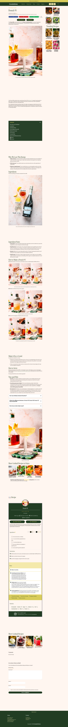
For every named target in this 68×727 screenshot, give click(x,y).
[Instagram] (52, 4)
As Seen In (27, 719)
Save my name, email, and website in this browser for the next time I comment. (24, 689)
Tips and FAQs (12, 134)
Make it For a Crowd (13, 130)
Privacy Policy (9, 718)
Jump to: (12, 122)
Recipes (12, 7)
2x (38, 531)
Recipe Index (29, 4)
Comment (11, 669)
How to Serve (12, 132)
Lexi (18, 515)
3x (40, 531)
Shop (34, 4)
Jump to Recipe (21, 19)
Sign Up (42, 4)
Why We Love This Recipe (14, 124)
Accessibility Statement (11, 719)
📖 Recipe (12, 137)
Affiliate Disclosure (10, 720)
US (30, 531)
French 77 (30, 100)
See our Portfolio (10, 721)
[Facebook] (50, 4)
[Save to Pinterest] (24, 17)
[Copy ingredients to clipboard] (15, 532)
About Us (23, 4)
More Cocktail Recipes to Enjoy (15, 135)
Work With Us (28, 718)
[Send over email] (34, 17)
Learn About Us (10, 717)
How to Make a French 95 (14, 129)
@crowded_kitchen (21, 614)
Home (9, 7)
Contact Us (28, 717)
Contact (38, 4)
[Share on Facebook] (13, 17)
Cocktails (15, 7)
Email (10, 685)
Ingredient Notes (13, 127)
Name (10, 681)
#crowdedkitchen (34, 614)
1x (36, 531)
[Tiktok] (55, 4)
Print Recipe (30, 19)
